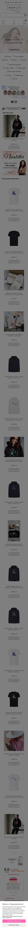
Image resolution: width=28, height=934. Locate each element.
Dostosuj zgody (14, 925)
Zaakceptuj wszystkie (14, 921)
